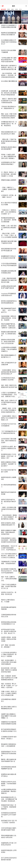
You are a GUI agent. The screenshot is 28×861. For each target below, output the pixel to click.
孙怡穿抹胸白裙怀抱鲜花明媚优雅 (8, 608)
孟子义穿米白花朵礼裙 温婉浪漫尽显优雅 (9, 858)
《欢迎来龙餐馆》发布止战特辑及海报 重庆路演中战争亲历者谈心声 (9, 372)
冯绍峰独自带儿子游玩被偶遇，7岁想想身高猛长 (8, 562)
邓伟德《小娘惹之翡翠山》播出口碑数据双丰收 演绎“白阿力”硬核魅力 (8, 156)
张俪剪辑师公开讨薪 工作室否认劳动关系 (9, 844)
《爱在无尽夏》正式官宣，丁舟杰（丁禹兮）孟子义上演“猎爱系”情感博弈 (9, 235)
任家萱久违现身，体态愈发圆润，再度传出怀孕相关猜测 (8, 639)
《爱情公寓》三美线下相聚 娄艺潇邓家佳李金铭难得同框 (9, 141)
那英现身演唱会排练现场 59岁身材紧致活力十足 (8, 623)
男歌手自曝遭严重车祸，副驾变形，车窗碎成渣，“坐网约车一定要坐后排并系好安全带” (9, 326)
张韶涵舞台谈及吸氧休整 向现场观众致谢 (8, 272)
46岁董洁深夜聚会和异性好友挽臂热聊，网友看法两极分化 (8, 791)
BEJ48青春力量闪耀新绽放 (9, 81)
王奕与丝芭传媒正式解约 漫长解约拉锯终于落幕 (8, 829)
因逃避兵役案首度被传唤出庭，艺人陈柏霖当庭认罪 (8, 333)
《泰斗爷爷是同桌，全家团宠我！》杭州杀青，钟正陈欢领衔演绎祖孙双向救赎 (8, 75)
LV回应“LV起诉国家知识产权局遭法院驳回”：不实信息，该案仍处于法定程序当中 (9, 394)
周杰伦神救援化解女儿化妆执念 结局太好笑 (8, 836)
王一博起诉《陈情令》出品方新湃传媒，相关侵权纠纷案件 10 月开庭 (8, 174)
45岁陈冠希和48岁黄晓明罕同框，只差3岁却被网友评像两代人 (9, 349)
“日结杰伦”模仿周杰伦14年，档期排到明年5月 (8, 107)
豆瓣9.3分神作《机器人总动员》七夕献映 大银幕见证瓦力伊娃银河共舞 (9, 693)
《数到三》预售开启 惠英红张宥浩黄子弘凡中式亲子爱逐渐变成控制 (9, 100)
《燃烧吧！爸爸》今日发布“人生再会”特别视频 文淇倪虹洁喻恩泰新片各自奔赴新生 (8, 410)
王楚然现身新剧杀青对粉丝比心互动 (8, 615)
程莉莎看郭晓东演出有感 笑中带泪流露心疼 (8, 249)
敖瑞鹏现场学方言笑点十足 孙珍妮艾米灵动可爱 (8, 257)
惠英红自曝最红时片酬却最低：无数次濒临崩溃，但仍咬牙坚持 (8, 532)
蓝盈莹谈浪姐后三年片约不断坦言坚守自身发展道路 (8, 753)
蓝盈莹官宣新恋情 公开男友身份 (9, 851)
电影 (12, 9)
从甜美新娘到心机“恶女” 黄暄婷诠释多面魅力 (8, 163)
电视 (16, 9)
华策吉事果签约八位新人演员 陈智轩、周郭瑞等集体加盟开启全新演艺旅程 (9, 540)
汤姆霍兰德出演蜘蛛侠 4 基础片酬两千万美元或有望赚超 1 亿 (8, 716)
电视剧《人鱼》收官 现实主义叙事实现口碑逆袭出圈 (9, 227)
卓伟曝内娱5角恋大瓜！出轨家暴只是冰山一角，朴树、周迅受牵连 (9, 123)
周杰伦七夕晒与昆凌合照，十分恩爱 (8, 600)
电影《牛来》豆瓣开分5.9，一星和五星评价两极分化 (9, 578)
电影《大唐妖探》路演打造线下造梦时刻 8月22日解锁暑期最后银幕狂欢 (9, 677)
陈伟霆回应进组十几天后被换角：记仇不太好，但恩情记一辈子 (8, 456)
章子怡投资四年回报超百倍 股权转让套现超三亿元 (9, 730)
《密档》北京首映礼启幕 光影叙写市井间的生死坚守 (8, 509)
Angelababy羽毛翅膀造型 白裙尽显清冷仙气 (8, 294)
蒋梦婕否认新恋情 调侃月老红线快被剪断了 (9, 148)
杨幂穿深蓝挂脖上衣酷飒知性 (8, 478)
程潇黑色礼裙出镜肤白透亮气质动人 (8, 775)
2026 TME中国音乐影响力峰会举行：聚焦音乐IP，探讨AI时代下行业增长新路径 (9, 556)
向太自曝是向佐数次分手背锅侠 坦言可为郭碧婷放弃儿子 (9, 42)
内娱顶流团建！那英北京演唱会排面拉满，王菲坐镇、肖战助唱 (8, 318)
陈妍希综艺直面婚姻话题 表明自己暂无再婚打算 (8, 33)
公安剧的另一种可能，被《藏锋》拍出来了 (8, 196)
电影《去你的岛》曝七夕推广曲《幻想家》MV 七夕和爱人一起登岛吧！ (9, 685)
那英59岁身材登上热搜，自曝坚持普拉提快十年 (8, 524)
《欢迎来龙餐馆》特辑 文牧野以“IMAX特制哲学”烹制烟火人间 (9, 418)
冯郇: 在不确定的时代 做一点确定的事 (9, 363)
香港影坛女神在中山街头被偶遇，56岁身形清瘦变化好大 (8, 783)
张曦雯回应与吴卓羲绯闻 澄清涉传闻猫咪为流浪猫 (8, 723)
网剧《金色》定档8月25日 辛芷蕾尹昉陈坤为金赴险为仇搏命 (9, 402)
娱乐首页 (3, 9)
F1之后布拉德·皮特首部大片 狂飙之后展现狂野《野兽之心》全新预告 (9, 654)
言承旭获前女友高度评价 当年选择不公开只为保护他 (8, 814)
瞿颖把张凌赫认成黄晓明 (8, 180)
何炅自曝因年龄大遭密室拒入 (8, 700)
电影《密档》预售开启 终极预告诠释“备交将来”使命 (9, 386)
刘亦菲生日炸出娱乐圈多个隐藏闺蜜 (8, 51)
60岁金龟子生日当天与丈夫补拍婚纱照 (8, 425)
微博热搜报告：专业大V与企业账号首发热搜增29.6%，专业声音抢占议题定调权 (9, 548)
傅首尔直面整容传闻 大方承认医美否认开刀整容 (9, 133)
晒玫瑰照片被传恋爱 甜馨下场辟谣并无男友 (9, 242)
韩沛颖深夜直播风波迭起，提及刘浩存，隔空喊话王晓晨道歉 (8, 219)
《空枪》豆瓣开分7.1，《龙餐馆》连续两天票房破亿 (8, 189)
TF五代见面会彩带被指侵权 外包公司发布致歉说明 (9, 264)
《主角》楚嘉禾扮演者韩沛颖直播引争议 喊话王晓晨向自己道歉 (9, 280)
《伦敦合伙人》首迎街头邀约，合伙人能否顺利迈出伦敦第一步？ (8, 212)
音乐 (20, 9)
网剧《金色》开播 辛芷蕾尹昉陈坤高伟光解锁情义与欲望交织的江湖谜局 (9, 115)
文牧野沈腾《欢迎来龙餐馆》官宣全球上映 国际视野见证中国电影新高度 (9, 92)
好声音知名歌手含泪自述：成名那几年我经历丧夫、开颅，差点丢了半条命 (8, 631)
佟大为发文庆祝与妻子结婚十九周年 (8, 471)
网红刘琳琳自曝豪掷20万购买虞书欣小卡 (8, 356)
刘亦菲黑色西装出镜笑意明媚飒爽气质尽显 (8, 767)
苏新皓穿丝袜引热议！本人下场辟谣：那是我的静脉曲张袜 (8, 807)
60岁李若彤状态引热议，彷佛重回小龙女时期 (8, 379)
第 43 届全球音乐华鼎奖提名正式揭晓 (9, 203)
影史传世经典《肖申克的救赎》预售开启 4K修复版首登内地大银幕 (9, 670)
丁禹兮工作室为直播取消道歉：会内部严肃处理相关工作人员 (8, 586)
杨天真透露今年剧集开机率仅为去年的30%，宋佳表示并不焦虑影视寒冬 (9, 571)
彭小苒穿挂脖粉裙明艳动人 (8, 485)
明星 (8, 9)
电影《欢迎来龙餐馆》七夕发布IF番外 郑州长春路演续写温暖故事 (8, 662)
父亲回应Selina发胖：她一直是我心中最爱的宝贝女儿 (9, 448)
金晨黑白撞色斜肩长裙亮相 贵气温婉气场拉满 (8, 287)
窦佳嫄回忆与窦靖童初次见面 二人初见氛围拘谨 (8, 745)
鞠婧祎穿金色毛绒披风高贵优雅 (8, 493)
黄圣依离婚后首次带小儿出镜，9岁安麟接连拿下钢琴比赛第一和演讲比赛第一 (9, 799)
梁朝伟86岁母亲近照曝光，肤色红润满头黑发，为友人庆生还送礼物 (8, 341)
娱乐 (13, 6)
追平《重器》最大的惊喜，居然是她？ (8, 646)
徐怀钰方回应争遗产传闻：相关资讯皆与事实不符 (8, 501)
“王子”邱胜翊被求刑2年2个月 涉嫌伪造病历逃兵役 (9, 432)
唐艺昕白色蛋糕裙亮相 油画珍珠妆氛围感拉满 (9, 302)
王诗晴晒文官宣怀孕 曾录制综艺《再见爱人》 (9, 737)
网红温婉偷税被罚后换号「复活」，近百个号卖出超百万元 (8, 310)
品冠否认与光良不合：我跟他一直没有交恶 (8, 593)
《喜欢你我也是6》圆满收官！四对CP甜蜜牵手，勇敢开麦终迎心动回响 (9, 517)
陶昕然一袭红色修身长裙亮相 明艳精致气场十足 (8, 760)
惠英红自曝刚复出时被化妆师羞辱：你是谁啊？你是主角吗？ (8, 464)
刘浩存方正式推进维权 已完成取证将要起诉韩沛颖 (9, 26)
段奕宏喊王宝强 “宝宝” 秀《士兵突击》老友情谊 (9, 821)
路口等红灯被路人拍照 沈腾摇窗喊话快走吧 (9, 707)
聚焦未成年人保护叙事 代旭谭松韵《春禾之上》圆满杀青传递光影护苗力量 (9, 67)
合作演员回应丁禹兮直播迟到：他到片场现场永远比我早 (8, 440)
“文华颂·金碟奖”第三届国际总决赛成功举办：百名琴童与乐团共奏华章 (8, 59)
